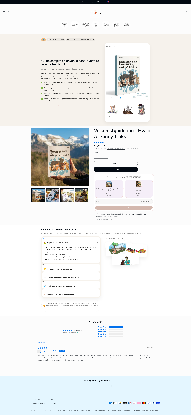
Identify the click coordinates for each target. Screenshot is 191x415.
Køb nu (116, 169)
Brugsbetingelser (116, 410)
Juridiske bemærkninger (102, 410)
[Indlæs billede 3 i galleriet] (67, 195)
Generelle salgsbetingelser (150, 410)
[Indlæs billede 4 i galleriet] (81, 195)
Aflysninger (127, 410)
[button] (4, 12)
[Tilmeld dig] (111, 386)
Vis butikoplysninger (104, 220)
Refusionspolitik (74, 410)
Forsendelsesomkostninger (116, 148)
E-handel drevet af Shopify (47, 410)
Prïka (37, 410)
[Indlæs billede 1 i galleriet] (38, 195)
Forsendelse (137, 410)
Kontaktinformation (86, 410)
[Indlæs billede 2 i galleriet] (52, 195)
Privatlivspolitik (62, 410)
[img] (42, 348)
